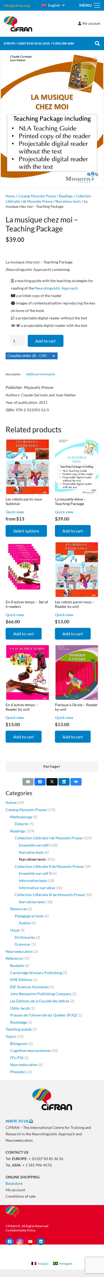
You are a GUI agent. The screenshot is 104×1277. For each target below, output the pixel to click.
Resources (18, 908)
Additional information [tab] (40, 374)
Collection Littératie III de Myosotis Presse (50, 894)
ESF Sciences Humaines (29, 987)
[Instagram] (20, 1241)
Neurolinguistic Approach (56, 288)
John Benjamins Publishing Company (40, 993)
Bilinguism (19, 1043)
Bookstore (14, 1183)
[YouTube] (30, 1241)
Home (10, 196)
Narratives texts (68, 202)
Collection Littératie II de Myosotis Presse (49, 866)
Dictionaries (25, 937)
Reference (14, 958)
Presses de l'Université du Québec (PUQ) (43, 1015)
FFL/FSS (16, 1057)
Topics (11, 1036)
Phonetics (18, 1071)
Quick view (15, 512)
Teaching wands (19, 1029)
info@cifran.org (17, 5)
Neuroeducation (19, 951)
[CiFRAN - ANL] (52, 1099)
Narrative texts (31, 852)
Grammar (23, 944)
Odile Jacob (20, 1008)
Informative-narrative (37, 887)
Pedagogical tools (29, 916)
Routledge (18, 1022)
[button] (53, 5)
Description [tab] (13, 374)
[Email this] (28, 782)
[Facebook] (10, 1241)
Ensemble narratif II (35, 873)
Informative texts (33, 880)
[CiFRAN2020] (18, 24)
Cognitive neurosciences (30, 1050)
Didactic (22, 823)
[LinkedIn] (41, 1241)
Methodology (21, 817)
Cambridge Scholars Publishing (36, 972)
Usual (14, 930)
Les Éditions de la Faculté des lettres (39, 1001)
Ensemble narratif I (34, 845)
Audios (25, 923)
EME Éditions (21, 979)
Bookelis (17, 965)
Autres (11, 802)
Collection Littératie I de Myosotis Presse (48, 838)
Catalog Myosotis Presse (37, 196)
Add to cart (45, 340)
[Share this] (40, 782)
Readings (66, 196)
